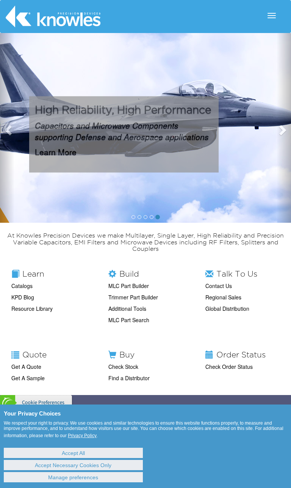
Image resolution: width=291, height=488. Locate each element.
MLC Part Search (128, 320)
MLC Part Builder (128, 286)
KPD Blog (22, 297)
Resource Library (32, 308)
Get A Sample (28, 378)
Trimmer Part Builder (133, 297)
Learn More (56, 151)
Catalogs (22, 286)
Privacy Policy (82, 435)
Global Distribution (227, 308)
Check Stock (123, 366)
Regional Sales (223, 297)
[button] (7, 128)
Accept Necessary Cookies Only (73, 465)
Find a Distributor (129, 378)
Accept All (73, 453)
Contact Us (218, 286)
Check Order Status (229, 366)
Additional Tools (127, 308)
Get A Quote (26, 366)
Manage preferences (73, 477)
